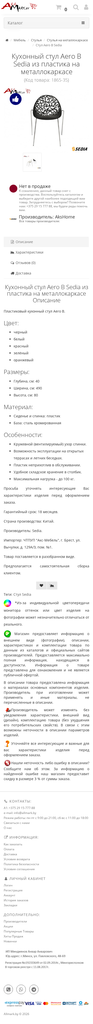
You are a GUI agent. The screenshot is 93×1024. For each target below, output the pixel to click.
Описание (24, 241)
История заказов (16, 900)
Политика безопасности (21, 864)
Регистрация (13, 890)
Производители (15, 921)
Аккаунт (9, 895)
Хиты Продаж (13, 936)
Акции (8, 926)
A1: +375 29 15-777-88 (19, 808)
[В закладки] (41, 586)
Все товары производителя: (39, 221)
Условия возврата (17, 859)
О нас (8, 828)
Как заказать (13, 844)
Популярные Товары (19, 931)
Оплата (9, 849)
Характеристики (29, 252)
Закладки (10, 905)
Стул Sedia (22, 594)
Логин (8, 885)
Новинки (10, 941)
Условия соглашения (19, 869)
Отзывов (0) (25, 262)
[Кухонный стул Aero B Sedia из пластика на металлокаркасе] (46, 120)
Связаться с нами (17, 823)
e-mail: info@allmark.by (20, 813)
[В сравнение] (52, 586)
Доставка (23, 273)
